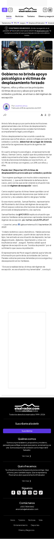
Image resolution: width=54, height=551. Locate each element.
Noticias (19, 16)
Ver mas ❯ (26, 456)
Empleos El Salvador (37, 23)
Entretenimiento (21, 525)
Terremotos (6, 23)
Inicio (9, 16)
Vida (40, 520)
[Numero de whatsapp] (30, 494)
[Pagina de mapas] (45, 10)
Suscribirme (27, 431)
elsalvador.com (43, 31)
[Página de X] (19, 494)
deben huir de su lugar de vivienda (36, 141)
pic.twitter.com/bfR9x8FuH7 (35, 220)
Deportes (35, 525)
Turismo (31, 16)
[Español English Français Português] (50, 10)
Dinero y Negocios (26, 530)
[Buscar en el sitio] (10, 10)
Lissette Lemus (21, 106)
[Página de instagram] (24, 494)
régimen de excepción (20, 185)
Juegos (22, 23)
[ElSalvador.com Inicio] (28, 9)
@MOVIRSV (23, 214)
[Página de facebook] (13, 494)
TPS (15, 23)
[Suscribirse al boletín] (4, 10)
